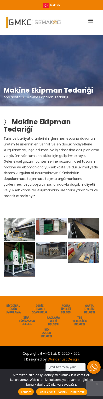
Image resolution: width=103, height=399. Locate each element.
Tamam (26, 392)
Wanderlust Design (63, 359)
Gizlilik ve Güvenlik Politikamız (62, 392)
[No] (97, 384)
